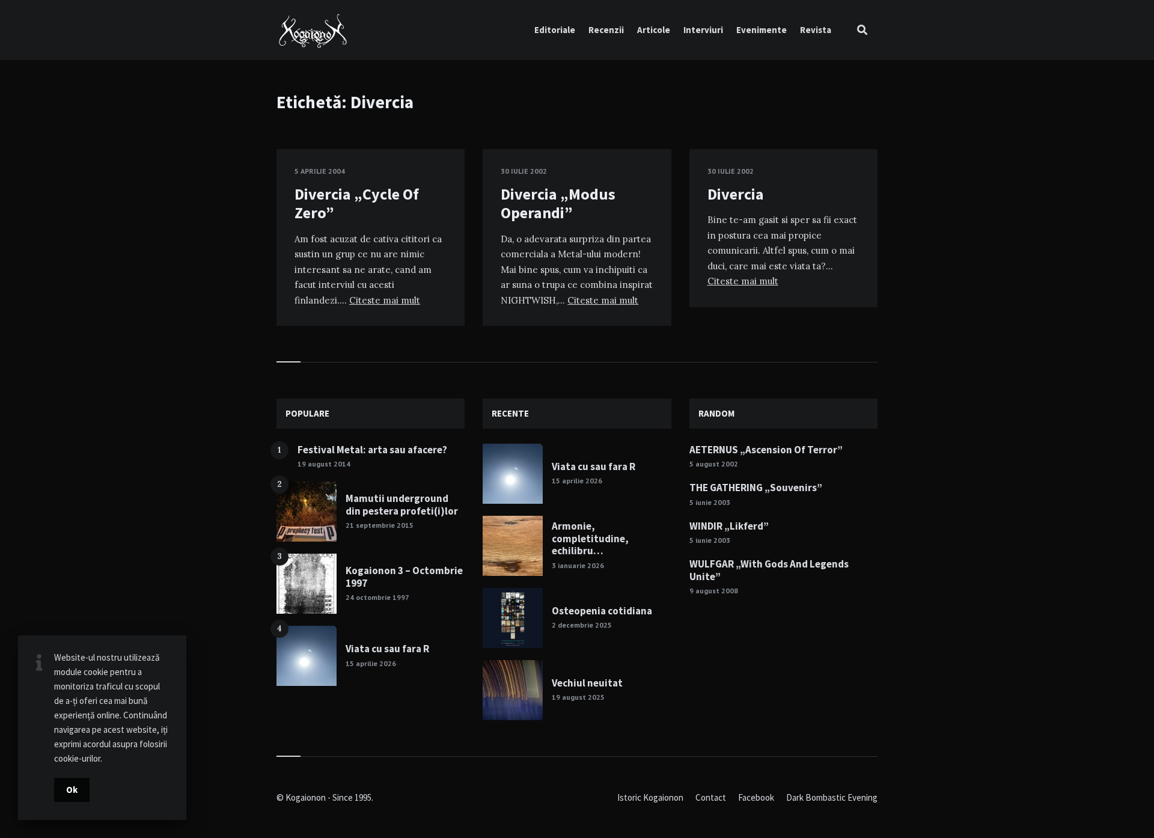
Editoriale (554, 29)
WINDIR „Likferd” (729, 526)
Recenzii (606, 29)
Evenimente (761, 29)
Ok (72, 789)
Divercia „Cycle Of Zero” (357, 203)
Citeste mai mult (384, 300)
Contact (710, 797)
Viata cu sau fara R (387, 648)
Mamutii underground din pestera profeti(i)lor (402, 504)
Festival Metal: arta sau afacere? (372, 449)
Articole (653, 29)
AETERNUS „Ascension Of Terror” (766, 449)
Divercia (735, 194)
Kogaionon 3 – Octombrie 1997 (404, 576)
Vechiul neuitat (587, 683)
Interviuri (703, 29)
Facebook (756, 797)
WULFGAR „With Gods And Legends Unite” (769, 570)
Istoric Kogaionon (650, 797)
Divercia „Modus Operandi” (558, 203)
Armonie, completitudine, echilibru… (590, 538)
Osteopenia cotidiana (602, 610)
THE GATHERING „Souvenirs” (755, 487)
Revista (815, 29)
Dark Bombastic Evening (832, 797)
